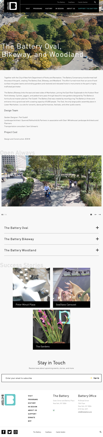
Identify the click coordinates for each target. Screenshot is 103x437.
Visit (28, 8)
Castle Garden (83, 2)
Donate (31, 417)
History (48, 8)
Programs (37, 8)
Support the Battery (88, 8)
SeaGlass (71, 2)
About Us (71, 8)
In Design (60, 8)
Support (32, 414)
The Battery (61, 2)
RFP (30, 421)
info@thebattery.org (85, 412)
